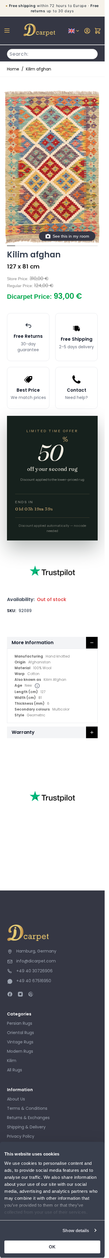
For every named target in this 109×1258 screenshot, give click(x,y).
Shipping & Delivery (26, 1127)
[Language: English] (74, 31)
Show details (75, 1230)
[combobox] (52, 53)
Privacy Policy (20, 1136)
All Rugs (14, 1070)
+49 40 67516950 (33, 981)
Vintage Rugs (20, 1042)
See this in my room (71, 236)
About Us (16, 1099)
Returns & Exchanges (28, 1118)
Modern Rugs (20, 1051)
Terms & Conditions (27, 1108)
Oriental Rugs (20, 1033)
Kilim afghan (38, 69)
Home (13, 69)
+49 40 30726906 (34, 971)
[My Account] (87, 31)
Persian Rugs (19, 1023)
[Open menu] (7, 30)
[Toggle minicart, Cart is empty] (97, 31)
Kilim (11, 1060)
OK (52, 1246)
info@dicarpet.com (36, 961)
